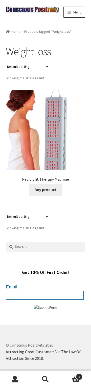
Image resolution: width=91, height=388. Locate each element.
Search (45, 379)
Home (16, 31)
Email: (12, 286)
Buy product (46, 189)
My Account (15, 379)
